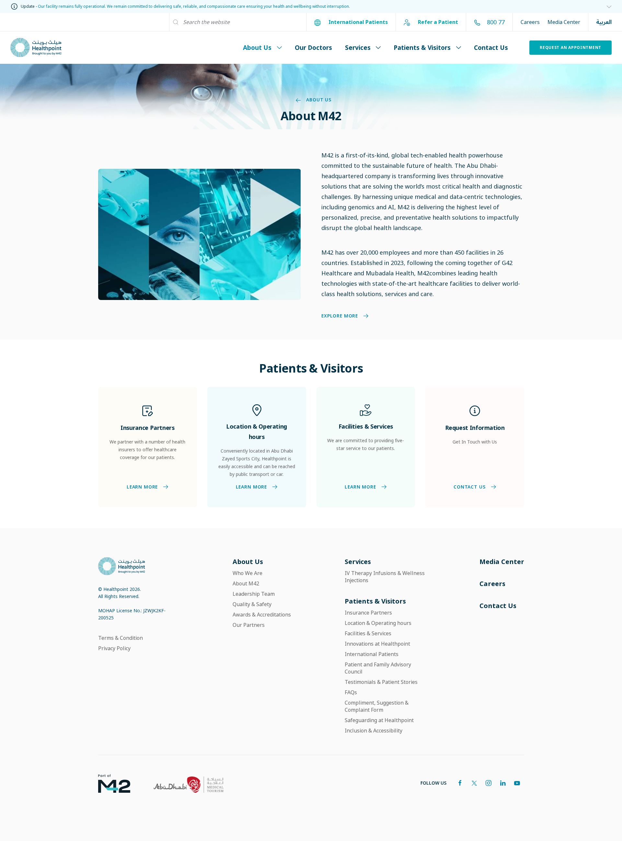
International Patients (357, 22)
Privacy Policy (114, 648)
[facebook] (460, 783)
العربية (604, 22)
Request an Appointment (570, 47)
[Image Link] (199, 234)
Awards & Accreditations (262, 614)
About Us (257, 47)
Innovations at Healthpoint (377, 643)
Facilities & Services (368, 633)
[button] (606, 6)
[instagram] (488, 783)
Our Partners (249, 624)
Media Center (563, 22)
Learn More (141, 487)
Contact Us (491, 47)
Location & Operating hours (378, 623)
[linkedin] (503, 783)
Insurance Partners (368, 612)
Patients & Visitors (422, 47)
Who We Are (247, 573)
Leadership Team (254, 593)
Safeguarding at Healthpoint (379, 720)
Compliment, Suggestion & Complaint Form (377, 706)
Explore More (339, 316)
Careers (530, 22)
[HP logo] (121, 565)
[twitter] (474, 783)
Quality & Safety (252, 604)
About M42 (246, 583)
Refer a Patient (437, 22)
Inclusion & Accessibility (373, 730)
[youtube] (517, 783)
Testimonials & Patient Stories (381, 681)
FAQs (351, 692)
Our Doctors (313, 47)
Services (358, 47)
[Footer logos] (109, 783)
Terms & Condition (120, 637)
